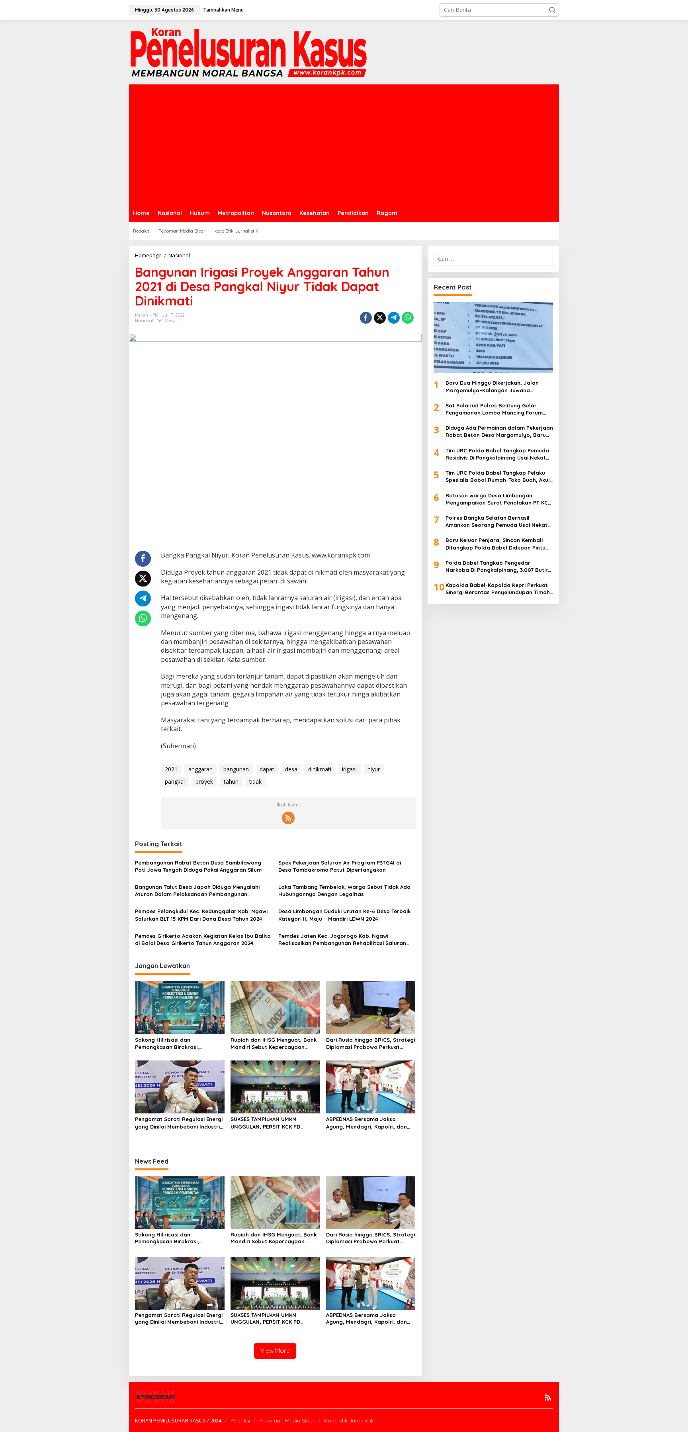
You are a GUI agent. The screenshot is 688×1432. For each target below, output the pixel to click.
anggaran (200, 769)
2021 (171, 769)
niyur (373, 769)
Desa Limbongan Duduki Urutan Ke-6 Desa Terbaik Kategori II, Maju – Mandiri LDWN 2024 (344, 914)
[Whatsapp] (408, 318)
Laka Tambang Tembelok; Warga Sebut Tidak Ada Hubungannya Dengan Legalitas (344, 890)
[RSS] (288, 818)
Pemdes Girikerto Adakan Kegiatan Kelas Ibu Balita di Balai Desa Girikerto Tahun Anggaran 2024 (203, 939)
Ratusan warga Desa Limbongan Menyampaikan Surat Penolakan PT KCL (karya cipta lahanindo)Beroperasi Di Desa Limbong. (498, 499)
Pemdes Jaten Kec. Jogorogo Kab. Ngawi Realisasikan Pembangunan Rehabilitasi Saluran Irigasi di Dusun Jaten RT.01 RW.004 (342, 940)
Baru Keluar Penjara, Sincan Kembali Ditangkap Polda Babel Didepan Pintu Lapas (495, 544)
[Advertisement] (344, 144)
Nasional (144, 320)
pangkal (175, 781)
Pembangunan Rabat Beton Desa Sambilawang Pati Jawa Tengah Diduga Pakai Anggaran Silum (198, 866)
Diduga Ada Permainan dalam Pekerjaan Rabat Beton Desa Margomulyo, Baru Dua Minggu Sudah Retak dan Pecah (499, 431)
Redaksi (240, 1420)
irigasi (349, 769)
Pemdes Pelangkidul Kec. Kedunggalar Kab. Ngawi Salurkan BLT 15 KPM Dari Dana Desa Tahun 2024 (201, 914)
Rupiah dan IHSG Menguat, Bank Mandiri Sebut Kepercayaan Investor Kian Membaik (274, 1044)
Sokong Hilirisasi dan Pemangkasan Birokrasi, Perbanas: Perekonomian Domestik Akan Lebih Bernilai (173, 1044)
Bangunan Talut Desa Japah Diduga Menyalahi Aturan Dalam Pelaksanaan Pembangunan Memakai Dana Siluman (197, 891)
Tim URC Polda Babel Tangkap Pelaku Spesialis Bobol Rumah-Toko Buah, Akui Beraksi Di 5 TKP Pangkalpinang (497, 476)
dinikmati (319, 769)
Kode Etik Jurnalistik (349, 1420)
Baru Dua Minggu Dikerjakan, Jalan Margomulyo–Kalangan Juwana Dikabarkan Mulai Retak (492, 386)
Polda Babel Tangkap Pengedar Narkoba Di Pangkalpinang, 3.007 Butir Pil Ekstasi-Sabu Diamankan (497, 566)
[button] (552, 10)
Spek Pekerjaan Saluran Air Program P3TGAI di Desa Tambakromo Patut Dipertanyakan (339, 866)
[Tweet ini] (380, 318)
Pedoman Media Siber (287, 1420)
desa (291, 769)
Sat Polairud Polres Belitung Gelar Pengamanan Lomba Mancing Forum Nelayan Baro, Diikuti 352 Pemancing (494, 409)
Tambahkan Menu (223, 9)
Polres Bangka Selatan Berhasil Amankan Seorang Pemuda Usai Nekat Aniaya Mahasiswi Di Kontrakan (496, 521)
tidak (255, 781)
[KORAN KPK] (248, 51)
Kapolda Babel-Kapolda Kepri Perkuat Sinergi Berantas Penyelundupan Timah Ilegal (498, 589)
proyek (204, 781)
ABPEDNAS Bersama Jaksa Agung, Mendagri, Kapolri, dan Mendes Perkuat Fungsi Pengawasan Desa (366, 1123)
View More (275, 1350)
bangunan (236, 769)
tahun (231, 781)
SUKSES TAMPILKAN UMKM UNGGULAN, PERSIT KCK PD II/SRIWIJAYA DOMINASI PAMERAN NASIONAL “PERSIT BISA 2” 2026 (273, 1123)
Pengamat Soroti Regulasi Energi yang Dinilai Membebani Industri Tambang (179, 1123)
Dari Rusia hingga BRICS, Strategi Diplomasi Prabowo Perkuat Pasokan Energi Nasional (370, 1044)
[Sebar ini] (366, 318)
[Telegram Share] (394, 318)
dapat (267, 769)
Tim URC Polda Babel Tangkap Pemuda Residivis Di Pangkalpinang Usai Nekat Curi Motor (497, 454)
